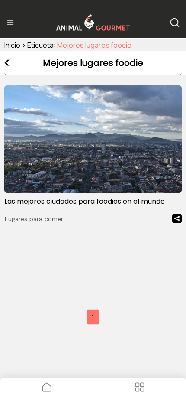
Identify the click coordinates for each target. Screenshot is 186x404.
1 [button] (93, 317)
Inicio (12, 45)
